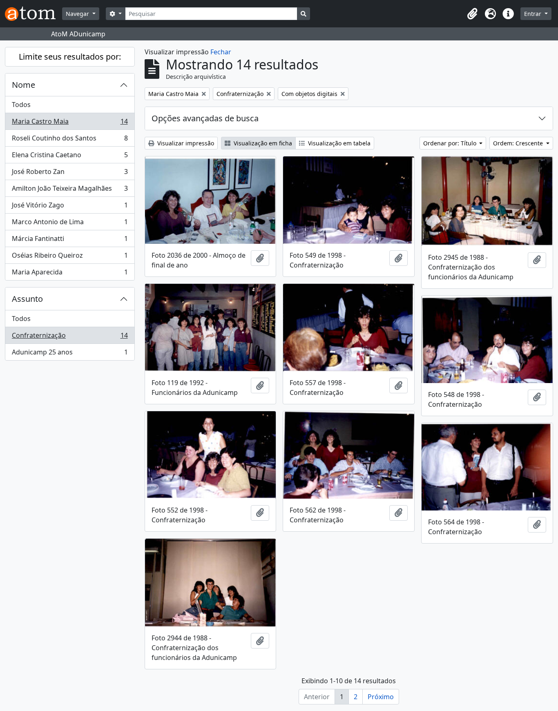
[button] (472, 14)
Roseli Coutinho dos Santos (69, 140)
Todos (21, 104)
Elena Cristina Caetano (69, 156)
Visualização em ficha (262, 143)
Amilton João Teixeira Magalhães (69, 190)
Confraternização (69, 337)
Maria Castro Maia (69, 123)
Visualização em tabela (338, 143)
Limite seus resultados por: (70, 56)
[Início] (33, 13)
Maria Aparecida (69, 273)
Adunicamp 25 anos (69, 354)
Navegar (78, 14)
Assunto (27, 298)
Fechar (220, 51)
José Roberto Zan (69, 173)
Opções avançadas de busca (205, 118)
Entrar (533, 14)
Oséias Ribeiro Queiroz (69, 257)
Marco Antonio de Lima (69, 223)
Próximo (381, 696)
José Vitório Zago (69, 207)
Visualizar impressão (185, 143)
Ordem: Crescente (519, 143)
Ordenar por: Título (450, 143)
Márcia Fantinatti (69, 240)
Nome (23, 84)
